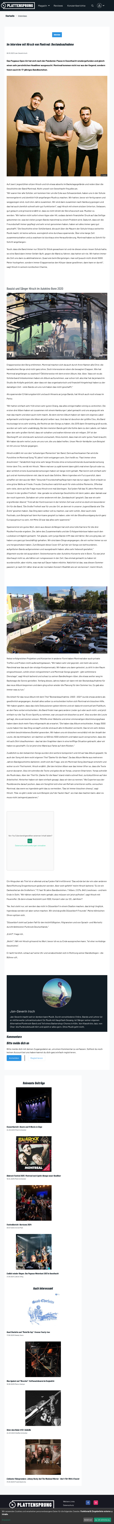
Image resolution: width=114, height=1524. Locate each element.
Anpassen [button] (6, 1520)
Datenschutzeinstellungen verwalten (30, 845)
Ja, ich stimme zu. (102, 1520)
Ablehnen (88, 1520)
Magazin (42, 5)
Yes (29, 841)
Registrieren (36, 1058)
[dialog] (57, 1516)
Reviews (58, 5)
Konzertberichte (76, 5)
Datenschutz (68, 1505)
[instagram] (96, 1502)
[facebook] (88, 1502)
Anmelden (14, 1058)
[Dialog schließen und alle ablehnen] (112, 1510)
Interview (57, 34)
